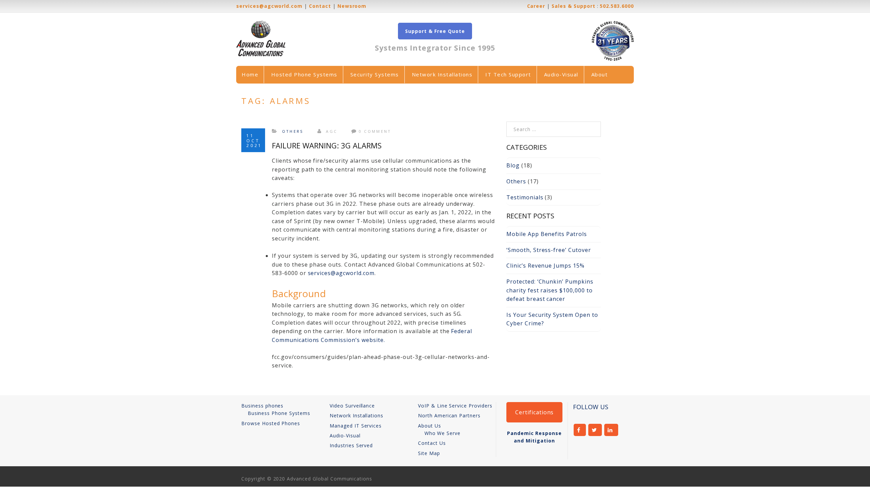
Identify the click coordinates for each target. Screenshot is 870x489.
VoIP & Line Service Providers (455, 405)
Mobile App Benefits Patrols (546, 234)
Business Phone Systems (279, 413)
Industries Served (351, 445)
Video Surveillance (352, 405)
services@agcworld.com (341, 273)
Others (292, 131)
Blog (513, 165)
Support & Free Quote (435, 31)
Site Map (429, 453)
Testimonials (524, 197)
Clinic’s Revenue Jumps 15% (545, 265)
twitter (595, 430)
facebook (580, 430)
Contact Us (432, 443)
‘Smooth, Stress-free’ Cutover (548, 250)
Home (250, 74)
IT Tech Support (508, 74)
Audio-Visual (561, 74)
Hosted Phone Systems (304, 74)
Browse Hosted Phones (270, 423)
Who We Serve (442, 433)
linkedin (611, 430)
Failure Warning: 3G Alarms (327, 145)
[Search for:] (553, 125)
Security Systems (374, 74)
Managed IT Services (356, 425)
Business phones (262, 405)
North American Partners (449, 415)
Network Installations (442, 74)
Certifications (534, 412)
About (599, 74)
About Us (429, 425)
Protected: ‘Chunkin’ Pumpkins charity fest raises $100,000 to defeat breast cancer (549, 290)
